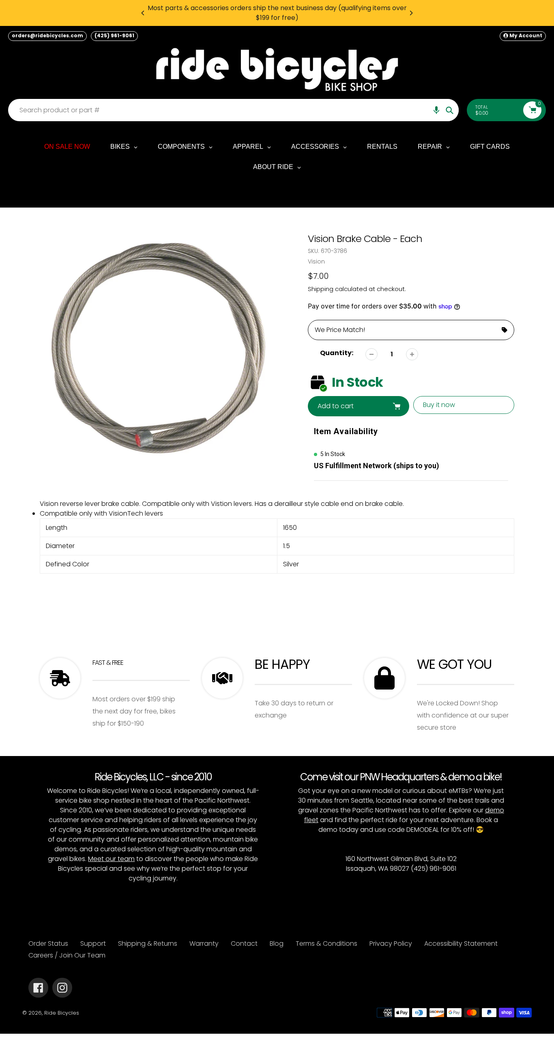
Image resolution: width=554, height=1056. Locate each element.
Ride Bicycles (61, 1013)
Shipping (320, 289)
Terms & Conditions (326, 943)
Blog (276, 943)
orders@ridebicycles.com (47, 35)
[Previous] (143, 13)
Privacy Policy (390, 943)
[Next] (411, 13)
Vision (316, 261)
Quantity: (336, 353)
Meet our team (111, 858)
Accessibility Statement (461, 943)
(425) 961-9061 (114, 35)
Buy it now (439, 404)
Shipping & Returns (147, 943)
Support (93, 943)
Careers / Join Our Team (66, 955)
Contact (244, 943)
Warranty (204, 943)
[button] (436, 110)
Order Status (48, 943)
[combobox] (235, 110)
